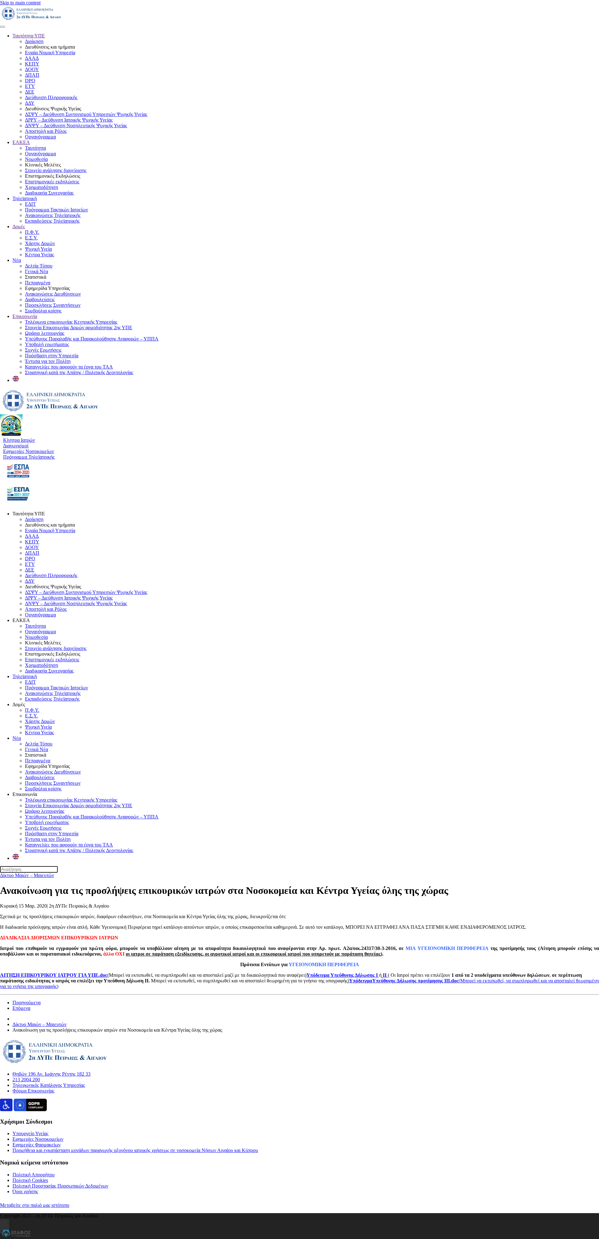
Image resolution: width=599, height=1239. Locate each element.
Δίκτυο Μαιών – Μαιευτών (27, 875)
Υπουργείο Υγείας (30, 1133)
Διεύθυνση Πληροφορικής (51, 97)
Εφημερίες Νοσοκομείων (37, 1139)
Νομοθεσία (36, 159)
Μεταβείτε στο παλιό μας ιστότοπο (34, 1205)
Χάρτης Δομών (40, 243)
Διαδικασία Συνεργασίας (49, 192)
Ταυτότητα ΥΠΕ (28, 35)
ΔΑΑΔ (32, 58)
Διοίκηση (34, 41)
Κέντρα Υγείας (39, 254)
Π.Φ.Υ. (32, 232)
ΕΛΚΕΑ (21, 142)
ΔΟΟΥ (32, 69)
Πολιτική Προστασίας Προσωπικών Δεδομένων (60, 1185)
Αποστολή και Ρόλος (46, 131)
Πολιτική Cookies (30, 1180)
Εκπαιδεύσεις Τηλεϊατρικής (52, 221)
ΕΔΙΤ (30, 204)
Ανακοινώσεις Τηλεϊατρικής (52, 215)
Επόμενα (21, 1008)
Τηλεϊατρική (24, 198)
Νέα (16, 260)
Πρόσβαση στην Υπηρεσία (51, 355)
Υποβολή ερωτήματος (47, 344)
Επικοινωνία (24, 316)
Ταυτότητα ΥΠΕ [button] (28, 513)
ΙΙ (385, 975)
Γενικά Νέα (36, 271)
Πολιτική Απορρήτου (33, 1174)
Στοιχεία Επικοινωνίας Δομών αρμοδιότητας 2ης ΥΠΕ (78, 327)
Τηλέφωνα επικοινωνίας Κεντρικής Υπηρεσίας (71, 322)
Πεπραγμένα (37, 282)
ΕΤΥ (30, 86)
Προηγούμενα (26, 1002)
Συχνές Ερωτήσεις (43, 350)
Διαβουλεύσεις (40, 299)
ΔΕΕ (29, 91)
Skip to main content (20, 2)
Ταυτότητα (35, 148)
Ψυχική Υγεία (38, 249)
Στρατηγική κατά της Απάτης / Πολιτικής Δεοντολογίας (79, 372)
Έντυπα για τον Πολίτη (48, 361)
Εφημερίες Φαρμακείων (36, 1144)
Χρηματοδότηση (41, 187)
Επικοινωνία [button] (24, 794)
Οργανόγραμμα (40, 136)
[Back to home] (31, 19)
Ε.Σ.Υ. (31, 237)
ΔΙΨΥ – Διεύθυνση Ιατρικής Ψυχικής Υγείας (69, 120)
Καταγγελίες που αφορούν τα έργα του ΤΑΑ (69, 366)
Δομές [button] (18, 704)
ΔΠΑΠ (32, 75)
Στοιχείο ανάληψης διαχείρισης (55, 170)
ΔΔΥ (30, 103)
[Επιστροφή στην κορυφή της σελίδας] (4, 1226)
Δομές (18, 226)
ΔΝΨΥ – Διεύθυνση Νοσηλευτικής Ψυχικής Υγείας (76, 125)
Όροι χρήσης (25, 1191)
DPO (30, 80)
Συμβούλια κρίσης (43, 310)
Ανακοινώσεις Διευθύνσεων (53, 293)
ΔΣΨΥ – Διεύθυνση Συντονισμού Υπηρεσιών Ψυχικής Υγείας (86, 114)
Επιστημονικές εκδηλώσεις (52, 181)
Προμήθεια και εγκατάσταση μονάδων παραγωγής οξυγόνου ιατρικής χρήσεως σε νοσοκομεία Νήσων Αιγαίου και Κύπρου (135, 1150)
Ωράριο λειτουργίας (44, 333)
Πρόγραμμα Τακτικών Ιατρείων (56, 209)
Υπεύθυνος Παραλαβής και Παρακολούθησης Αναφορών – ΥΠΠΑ (91, 338)
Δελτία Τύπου (38, 265)
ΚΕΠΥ (32, 63)
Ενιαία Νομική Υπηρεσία (50, 52)
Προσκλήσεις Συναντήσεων (52, 305)
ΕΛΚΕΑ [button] (21, 620)
